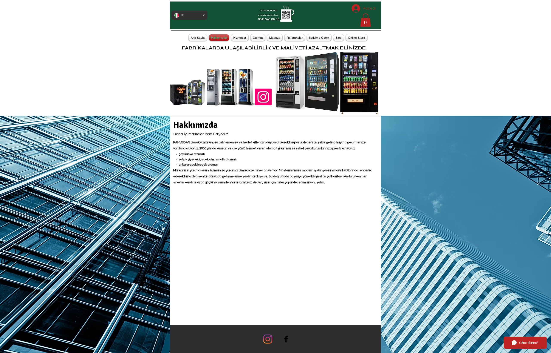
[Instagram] (267, 339)
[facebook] (286, 339)
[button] (365, 20)
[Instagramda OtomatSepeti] (263, 97)
